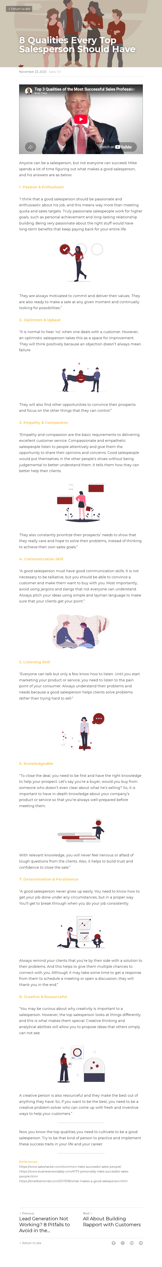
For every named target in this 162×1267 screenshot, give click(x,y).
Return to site (20, 9)
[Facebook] (114, 1243)
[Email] (141, 1243)
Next (86, 1213)
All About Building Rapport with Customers (112, 1221)
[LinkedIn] (132, 1243)
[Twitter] (123, 1243)
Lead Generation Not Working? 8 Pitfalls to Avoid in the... (44, 1224)
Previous (28, 1213)
